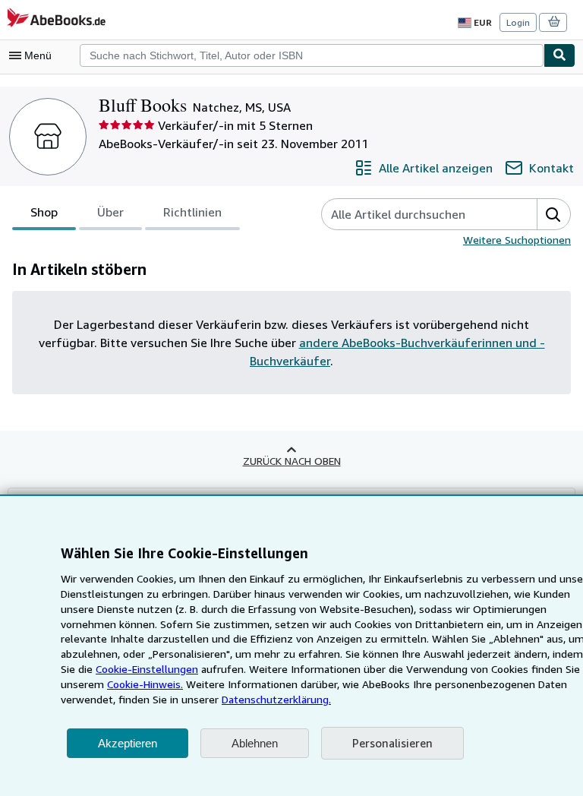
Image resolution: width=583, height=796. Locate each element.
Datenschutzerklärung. (276, 699)
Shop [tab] (44, 212)
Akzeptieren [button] (127, 743)
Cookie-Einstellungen (147, 668)
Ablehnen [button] (255, 743)
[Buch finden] (559, 55)
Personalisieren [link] (392, 743)
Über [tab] (110, 212)
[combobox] (312, 55)
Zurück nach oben (292, 460)
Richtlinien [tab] (192, 212)
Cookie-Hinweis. (145, 684)
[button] (553, 214)
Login (518, 22)
